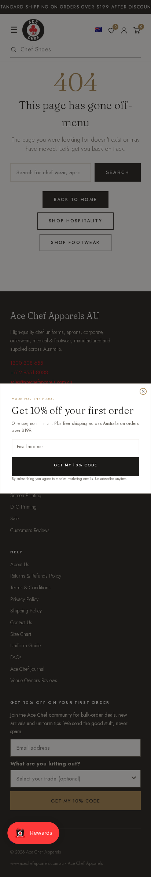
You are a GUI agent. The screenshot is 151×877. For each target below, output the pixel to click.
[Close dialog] (143, 391)
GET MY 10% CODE (75, 465)
